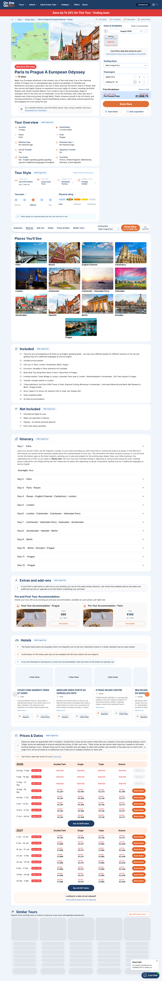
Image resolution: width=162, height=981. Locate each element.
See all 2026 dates (81, 823)
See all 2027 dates (81, 888)
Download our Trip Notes (36, 110)
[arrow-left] (106, 31)
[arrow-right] (146, 31)
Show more (21, 710)
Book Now (126, 104)
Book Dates (139, 791)
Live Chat (152, 975)
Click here (57, 756)
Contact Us (143, 5)
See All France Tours (137, 914)
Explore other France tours (83, 173)
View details (63, 624)
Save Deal (112, 111)
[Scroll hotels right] (147, 694)
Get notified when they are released (81, 900)
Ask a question (136, 111)
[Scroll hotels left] (14, 694)
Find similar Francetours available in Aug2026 (126, 54)
